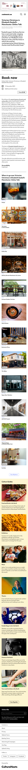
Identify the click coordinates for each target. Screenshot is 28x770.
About (3, 728)
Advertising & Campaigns (8, 742)
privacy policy (13, 719)
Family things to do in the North (10, 626)
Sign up (24, 714)
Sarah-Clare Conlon (7, 27)
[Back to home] (7, 14)
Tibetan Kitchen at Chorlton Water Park (7, 443)
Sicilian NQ (4, 251)
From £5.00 (22, 92)
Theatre (4, 596)
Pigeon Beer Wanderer (7, 395)
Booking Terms (6, 738)
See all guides (14, 702)
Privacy (4, 731)
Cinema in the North (7, 657)
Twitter (5, 756)
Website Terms (6, 735)
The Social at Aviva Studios (5, 227)
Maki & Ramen (5, 323)
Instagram (12, 756)
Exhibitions (5, 533)
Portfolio (4, 468)
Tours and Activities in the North (10, 689)
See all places (14, 474)
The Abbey (4, 371)
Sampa (3, 202)
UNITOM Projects (6, 419)
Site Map (4, 745)
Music (3, 564)
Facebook (21, 756)
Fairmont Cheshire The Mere (8, 299)
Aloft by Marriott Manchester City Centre (11, 275)
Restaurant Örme (6, 347)
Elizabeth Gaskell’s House (15, 146)
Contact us (5, 725)
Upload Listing (6, 748)
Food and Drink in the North (9, 503)
